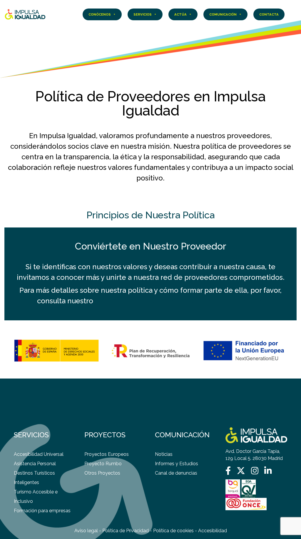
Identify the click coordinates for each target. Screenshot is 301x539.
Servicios (142, 14)
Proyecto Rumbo (103, 463)
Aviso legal (86, 530)
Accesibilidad (212, 530)
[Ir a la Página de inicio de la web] (25, 14)
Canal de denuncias (176, 473)
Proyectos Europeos (106, 454)
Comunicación (223, 14)
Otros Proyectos (102, 473)
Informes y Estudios (176, 463)
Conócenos (99, 14)
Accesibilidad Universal (38, 454)
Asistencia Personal (35, 463)
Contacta (269, 14)
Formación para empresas (42, 510)
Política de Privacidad (125, 530)
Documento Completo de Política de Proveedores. (179, 301)
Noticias (164, 454)
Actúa (180, 14)
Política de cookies (173, 530)
